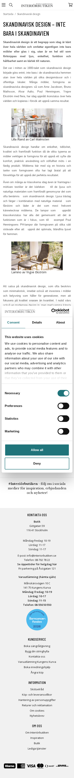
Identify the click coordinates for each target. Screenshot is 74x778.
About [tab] (60, 322)
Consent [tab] (13, 322)
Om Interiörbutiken (37, 732)
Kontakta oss (37, 656)
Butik (37, 743)
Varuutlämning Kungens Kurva (37, 662)
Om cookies (37, 710)
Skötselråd (37, 689)
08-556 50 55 (42, 605)
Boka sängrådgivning (37, 646)
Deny (37, 463)
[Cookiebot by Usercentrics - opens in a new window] (52, 311)
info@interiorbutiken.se (41, 555)
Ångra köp (37, 672)
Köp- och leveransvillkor (37, 694)
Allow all (37, 450)
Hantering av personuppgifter (37, 700)
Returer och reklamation (37, 705)
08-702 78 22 (42, 560)
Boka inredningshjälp (37, 667)
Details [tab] (37, 322)
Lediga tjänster (37, 748)
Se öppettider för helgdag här (37, 564)
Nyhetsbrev (37, 716)
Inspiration (37, 738)
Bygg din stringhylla (37, 651)
